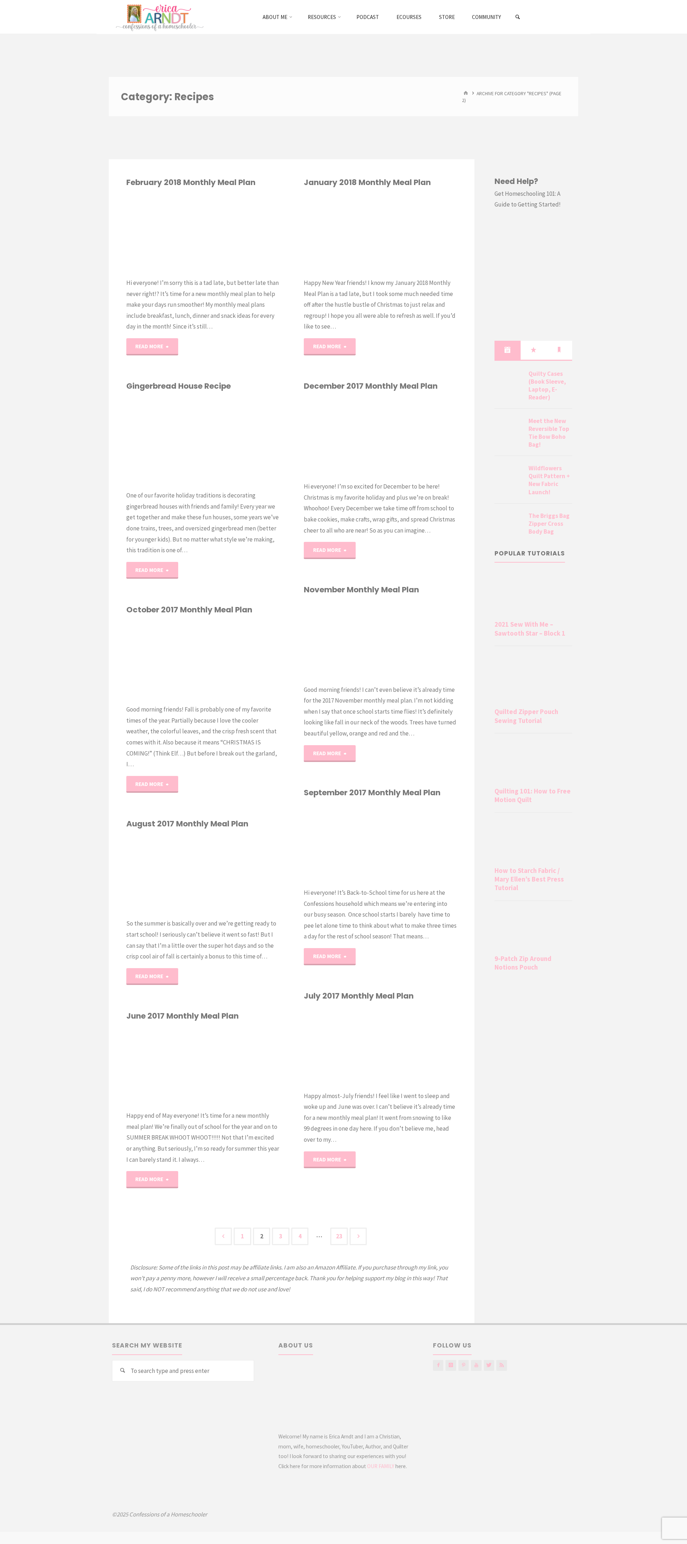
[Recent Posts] (507, 350)
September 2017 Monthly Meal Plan (372, 792)
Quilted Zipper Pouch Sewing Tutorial (526, 716)
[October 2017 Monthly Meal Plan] (241, 659)
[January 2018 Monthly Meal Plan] (418, 232)
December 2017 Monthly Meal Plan (371, 386)
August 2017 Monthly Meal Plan (187, 823)
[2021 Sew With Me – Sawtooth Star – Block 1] (533, 595)
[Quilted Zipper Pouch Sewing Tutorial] (533, 678)
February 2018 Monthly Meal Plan (190, 182)
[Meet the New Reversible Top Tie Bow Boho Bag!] (508, 429)
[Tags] (559, 350)
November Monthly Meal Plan (361, 589)
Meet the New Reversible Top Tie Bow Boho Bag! (548, 432)
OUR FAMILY (380, 1466)
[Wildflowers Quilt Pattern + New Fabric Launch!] (508, 476)
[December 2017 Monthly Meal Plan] (418, 436)
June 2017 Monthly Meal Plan (182, 1015)
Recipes (130, 216)
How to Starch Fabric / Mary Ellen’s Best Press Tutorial (529, 879)
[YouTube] (476, 1365)
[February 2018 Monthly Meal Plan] (241, 232)
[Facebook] (438, 1365)
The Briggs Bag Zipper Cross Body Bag (549, 523)
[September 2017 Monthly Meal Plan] (418, 843)
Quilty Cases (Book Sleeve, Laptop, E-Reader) (547, 385)
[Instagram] (450, 1365)
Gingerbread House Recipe (178, 386)
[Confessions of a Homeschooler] (158, 17)
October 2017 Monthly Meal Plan (189, 609)
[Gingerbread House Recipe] (241, 441)
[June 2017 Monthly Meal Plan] (241, 1066)
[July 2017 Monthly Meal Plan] (418, 1046)
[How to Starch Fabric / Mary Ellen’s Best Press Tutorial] (533, 841)
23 (339, 1236)
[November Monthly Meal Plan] (418, 639)
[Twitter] (489, 1365)
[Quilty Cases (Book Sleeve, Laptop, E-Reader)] (508, 382)
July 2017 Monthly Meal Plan (359, 995)
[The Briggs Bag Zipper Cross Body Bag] (508, 524)
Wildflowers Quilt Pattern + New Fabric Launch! (549, 480)
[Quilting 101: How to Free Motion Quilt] (533, 761)
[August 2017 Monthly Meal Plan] (241, 873)
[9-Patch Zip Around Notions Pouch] (533, 929)
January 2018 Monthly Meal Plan (367, 182)
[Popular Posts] (533, 350)
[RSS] (501, 1365)
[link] (517, 17)
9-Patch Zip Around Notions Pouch (522, 963)
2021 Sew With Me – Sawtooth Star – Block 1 (529, 628)
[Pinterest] (463, 1365)
